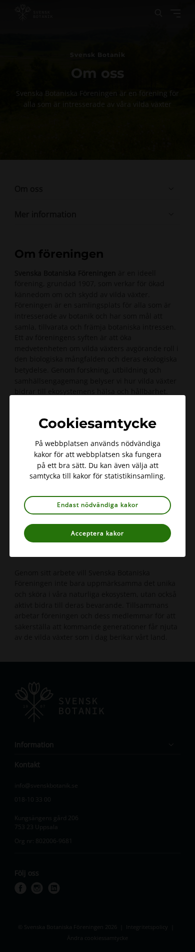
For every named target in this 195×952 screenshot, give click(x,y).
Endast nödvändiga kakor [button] (97, 504)
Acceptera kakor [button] (97, 533)
